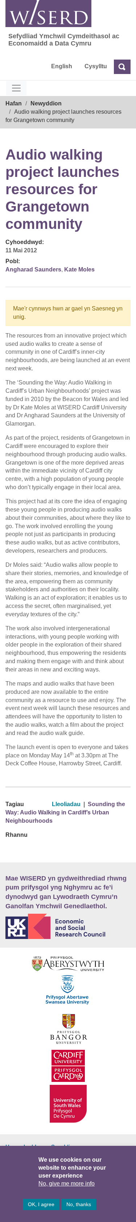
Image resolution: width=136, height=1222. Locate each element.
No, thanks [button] (78, 1204)
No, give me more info (66, 1183)
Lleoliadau (66, 804)
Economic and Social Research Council (68, 926)
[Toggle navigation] (16, 88)
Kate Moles (79, 269)
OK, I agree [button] (41, 1204)
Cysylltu (96, 66)
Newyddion (46, 103)
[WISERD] (48, 13)
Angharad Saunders (33, 269)
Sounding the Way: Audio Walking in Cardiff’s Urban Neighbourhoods (65, 812)
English (61, 66)
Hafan (13, 103)
